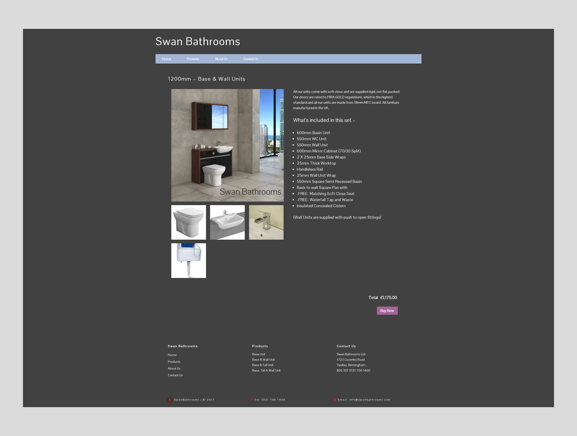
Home (166, 59)
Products (193, 59)
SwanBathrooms (186, 400)
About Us (221, 59)
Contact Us (250, 59)
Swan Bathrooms (198, 41)
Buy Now (387, 310)
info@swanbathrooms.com (370, 400)
